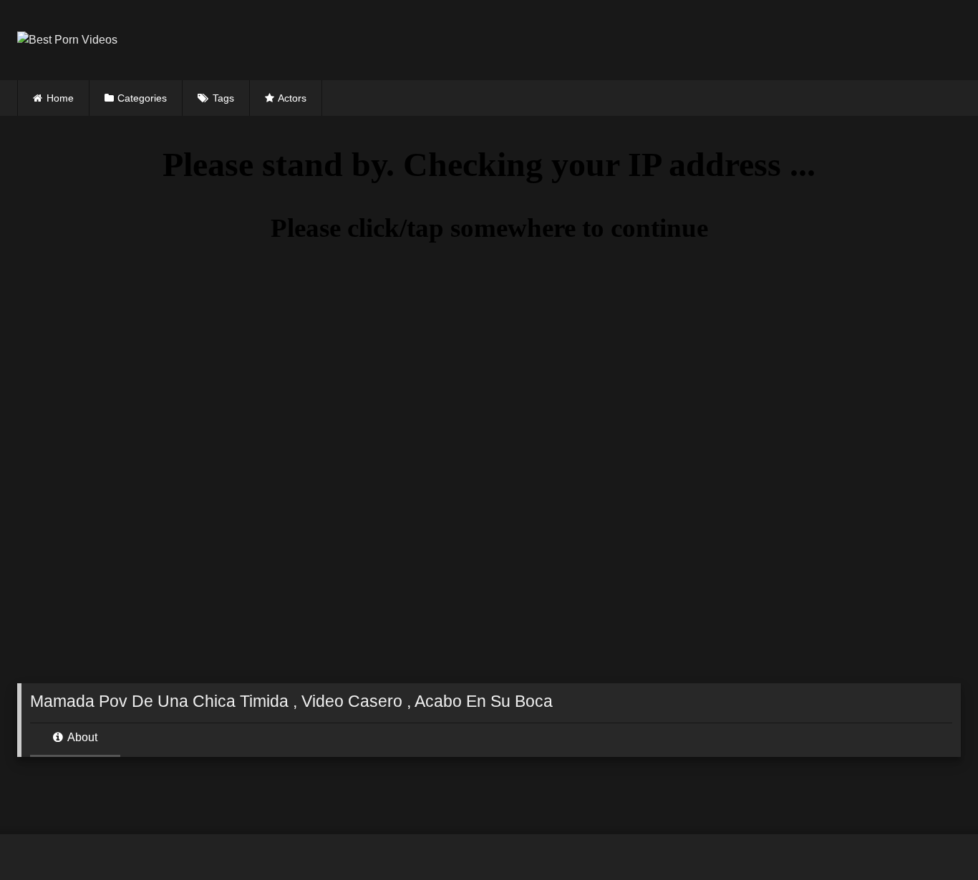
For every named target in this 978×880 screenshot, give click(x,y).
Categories (142, 98)
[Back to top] (933, 837)
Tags (223, 98)
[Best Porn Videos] (67, 40)
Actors (292, 98)
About (81, 737)
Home (60, 98)
